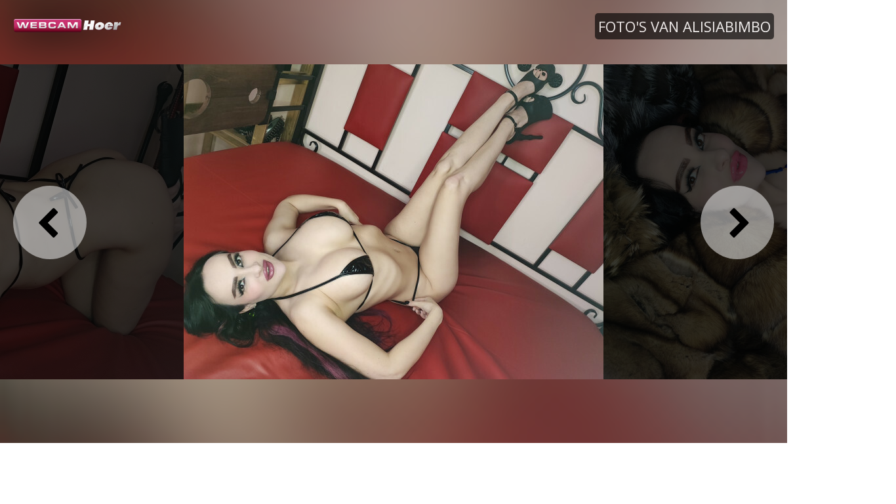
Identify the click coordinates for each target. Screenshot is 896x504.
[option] (393, 221)
